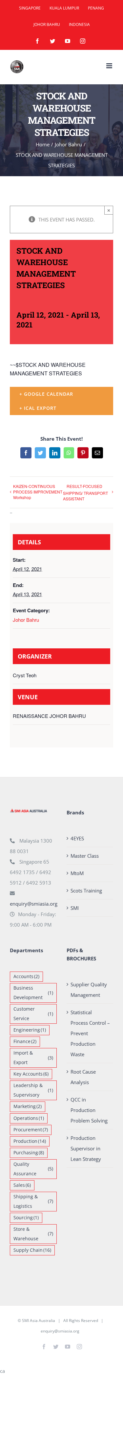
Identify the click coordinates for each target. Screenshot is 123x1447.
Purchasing (28, 1153)
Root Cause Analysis (83, 1076)
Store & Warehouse (33, 1234)
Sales (22, 1185)
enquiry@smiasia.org (33, 903)
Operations (28, 1118)
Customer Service (33, 1013)
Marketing (27, 1106)
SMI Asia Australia (38, 1320)
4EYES (77, 838)
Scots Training (86, 890)
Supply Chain (32, 1250)
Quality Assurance (33, 1169)
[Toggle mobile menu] (109, 65)
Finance (24, 1041)
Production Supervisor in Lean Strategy (86, 1148)
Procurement (30, 1130)
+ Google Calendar (46, 394)
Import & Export (33, 1057)
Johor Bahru (26, 619)
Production (29, 1141)
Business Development (33, 992)
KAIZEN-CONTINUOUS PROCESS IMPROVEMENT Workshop (37, 491)
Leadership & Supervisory (33, 1090)
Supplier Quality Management (89, 989)
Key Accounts (31, 1074)
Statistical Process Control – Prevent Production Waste (90, 1033)
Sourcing (26, 1218)
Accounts (26, 976)
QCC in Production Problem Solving (89, 1110)
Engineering (29, 1030)
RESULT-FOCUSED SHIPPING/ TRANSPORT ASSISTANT (85, 492)
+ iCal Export (37, 408)
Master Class (85, 855)
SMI (75, 908)
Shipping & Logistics (33, 1201)
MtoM (77, 873)
